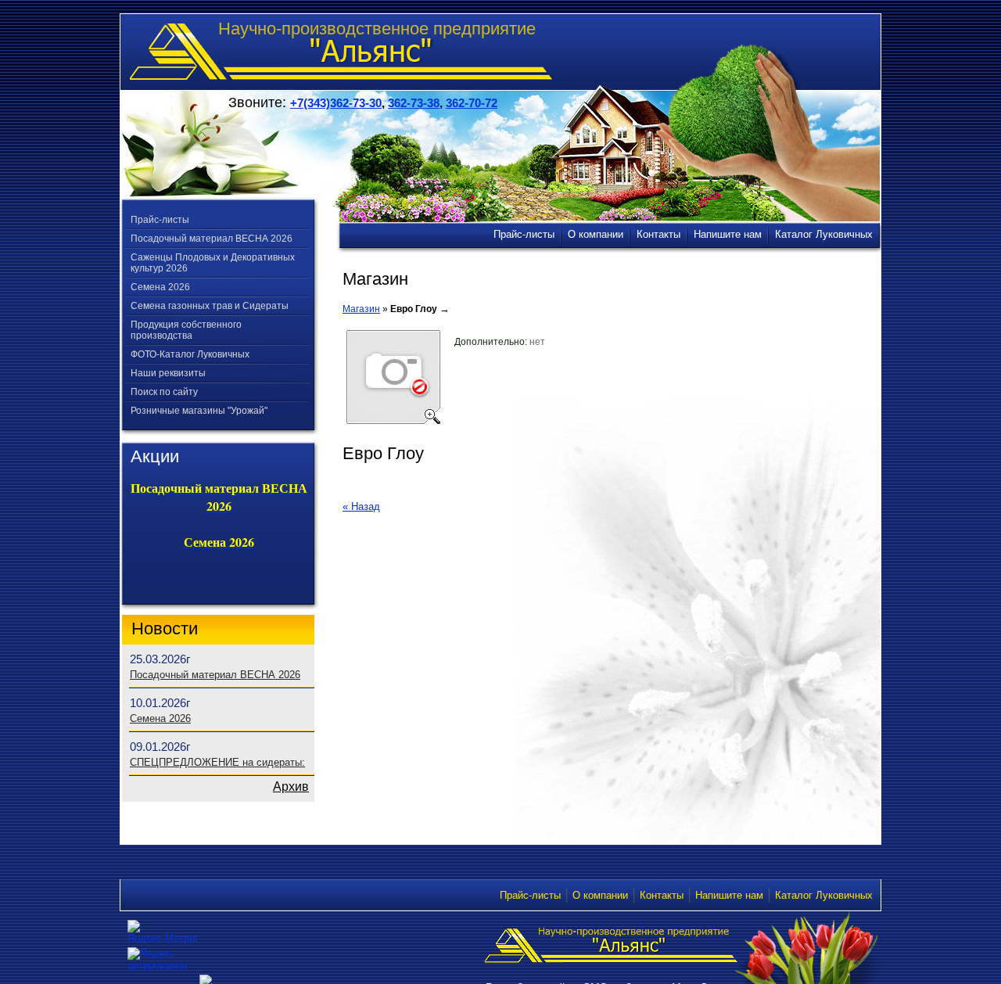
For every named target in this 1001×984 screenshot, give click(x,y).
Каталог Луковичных (824, 895)
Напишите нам (729, 895)
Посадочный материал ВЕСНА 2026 (211, 238)
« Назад (361, 506)
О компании (600, 895)
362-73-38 (414, 103)
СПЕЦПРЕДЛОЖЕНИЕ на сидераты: (217, 762)
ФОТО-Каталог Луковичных (190, 354)
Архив (291, 786)
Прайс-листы (160, 219)
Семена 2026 (160, 287)
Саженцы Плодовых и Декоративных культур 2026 (213, 263)
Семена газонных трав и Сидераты (210, 305)
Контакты (661, 895)
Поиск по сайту (164, 391)
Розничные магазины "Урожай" (199, 410)
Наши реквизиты (168, 373)
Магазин (361, 308)
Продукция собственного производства (186, 330)
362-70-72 (471, 103)
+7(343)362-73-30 (336, 103)
